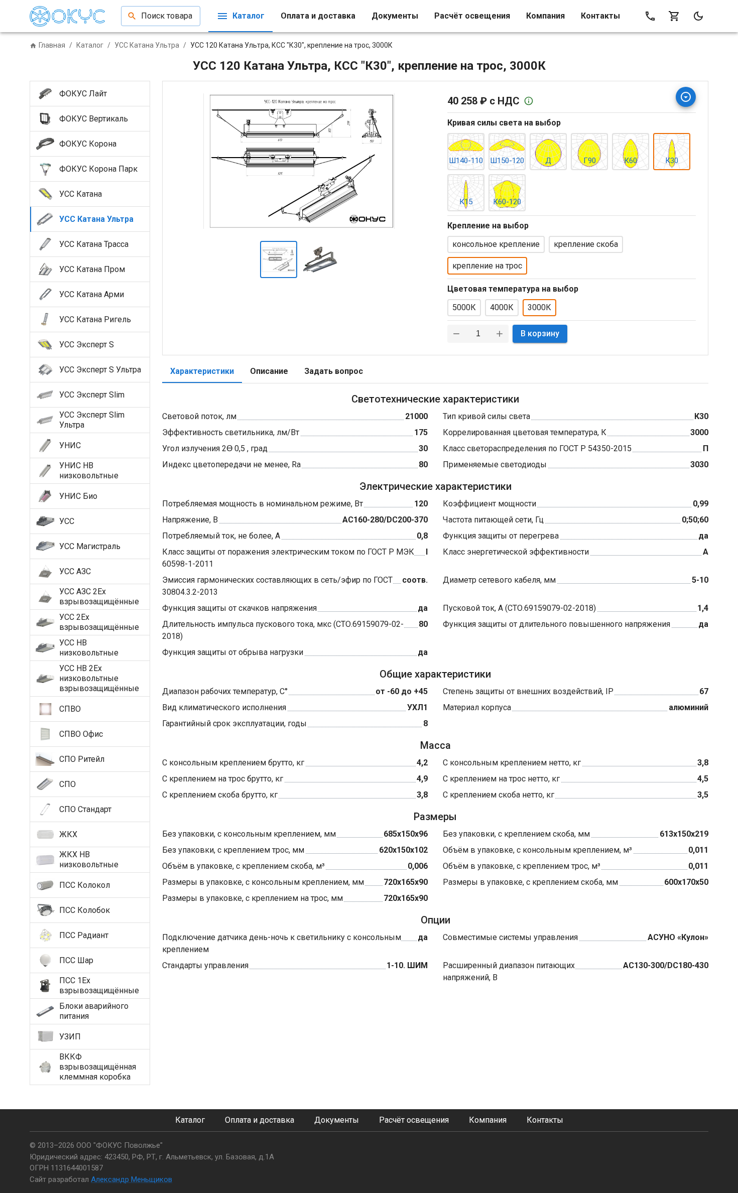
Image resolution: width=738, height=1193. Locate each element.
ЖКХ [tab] (68, 834)
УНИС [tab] (70, 445)
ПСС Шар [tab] (76, 960)
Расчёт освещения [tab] (472, 16)
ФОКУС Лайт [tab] (83, 93)
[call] (650, 16)
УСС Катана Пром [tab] (92, 269)
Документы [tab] (395, 16)
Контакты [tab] (600, 16)
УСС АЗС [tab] (75, 571)
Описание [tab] (269, 371)
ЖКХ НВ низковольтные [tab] (88, 859)
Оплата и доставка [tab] (318, 16)
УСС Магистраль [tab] (89, 546)
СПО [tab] (67, 784)
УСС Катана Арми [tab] (91, 294)
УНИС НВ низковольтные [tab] (88, 470)
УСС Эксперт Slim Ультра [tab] (92, 420)
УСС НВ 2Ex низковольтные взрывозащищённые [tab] (99, 678)
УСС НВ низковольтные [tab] (88, 647)
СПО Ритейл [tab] (81, 759)
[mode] (698, 16)
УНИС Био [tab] (78, 496)
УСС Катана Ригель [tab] (95, 319)
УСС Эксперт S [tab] (86, 344)
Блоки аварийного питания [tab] (94, 1011)
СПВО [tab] (70, 709)
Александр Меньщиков (131, 1179)
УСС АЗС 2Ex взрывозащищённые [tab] (99, 596)
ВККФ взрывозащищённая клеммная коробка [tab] (97, 1067)
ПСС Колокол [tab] (84, 885)
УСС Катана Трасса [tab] (94, 244)
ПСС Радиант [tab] (83, 935)
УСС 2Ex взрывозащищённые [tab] (99, 622)
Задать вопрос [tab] (333, 371)
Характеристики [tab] (202, 371)
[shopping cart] (674, 16)
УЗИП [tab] (70, 1036)
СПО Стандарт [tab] (85, 809)
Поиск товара (166, 16)
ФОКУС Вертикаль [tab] (93, 118)
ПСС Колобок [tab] (84, 910)
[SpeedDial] (686, 97)
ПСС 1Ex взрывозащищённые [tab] (99, 985)
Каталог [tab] (248, 16)
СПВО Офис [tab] (81, 734)
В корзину (540, 333)
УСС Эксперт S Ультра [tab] (100, 369)
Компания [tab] (545, 16)
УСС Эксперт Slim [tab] (92, 395)
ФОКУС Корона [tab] (87, 144)
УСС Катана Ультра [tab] (96, 219)
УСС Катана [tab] (80, 194)
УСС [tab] (66, 521)
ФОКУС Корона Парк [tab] (98, 169)
